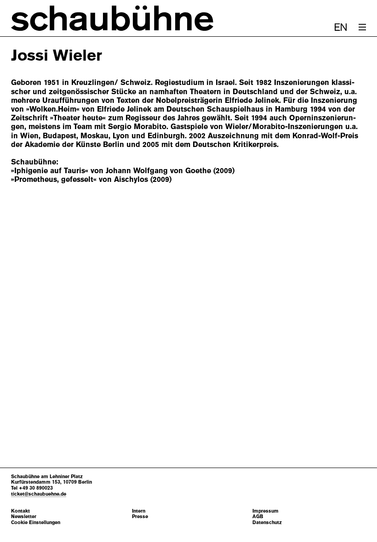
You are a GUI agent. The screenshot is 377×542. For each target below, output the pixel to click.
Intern (138, 511)
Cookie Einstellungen (35, 522)
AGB (257, 516)
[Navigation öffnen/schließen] (362, 27)
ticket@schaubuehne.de (38, 494)
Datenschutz (267, 522)
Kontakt (20, 511)
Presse (140, 516)
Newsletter (23, 516)
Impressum (265, 511)
